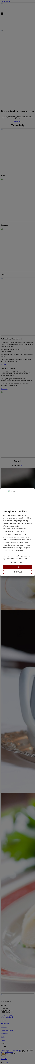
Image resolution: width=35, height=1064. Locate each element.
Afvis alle (17, 572)
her (26, 559)
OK (17, 567)
